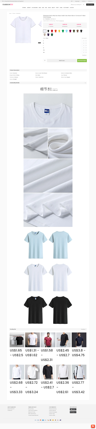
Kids (46, 7)
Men (43, 7)
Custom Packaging (53, 412)
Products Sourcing (52, 408)
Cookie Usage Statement (33, 415)
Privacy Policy (31, 408)
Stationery (66, 7)
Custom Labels (52, 415)
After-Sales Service (32, 413)
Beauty (53, 7)
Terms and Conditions (32, 410)
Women (24, 7)
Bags (40, 7)
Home (61, 7)
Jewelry (29, 7)
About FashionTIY (11, 408)
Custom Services (52, 410)
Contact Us (61, 20)
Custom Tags (52, 413)
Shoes (49, 7)
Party (57, 7)
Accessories (35, 7)
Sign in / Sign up (90, 4)
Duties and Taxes (31, 412)
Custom (72, 7)
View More (84, 55)
